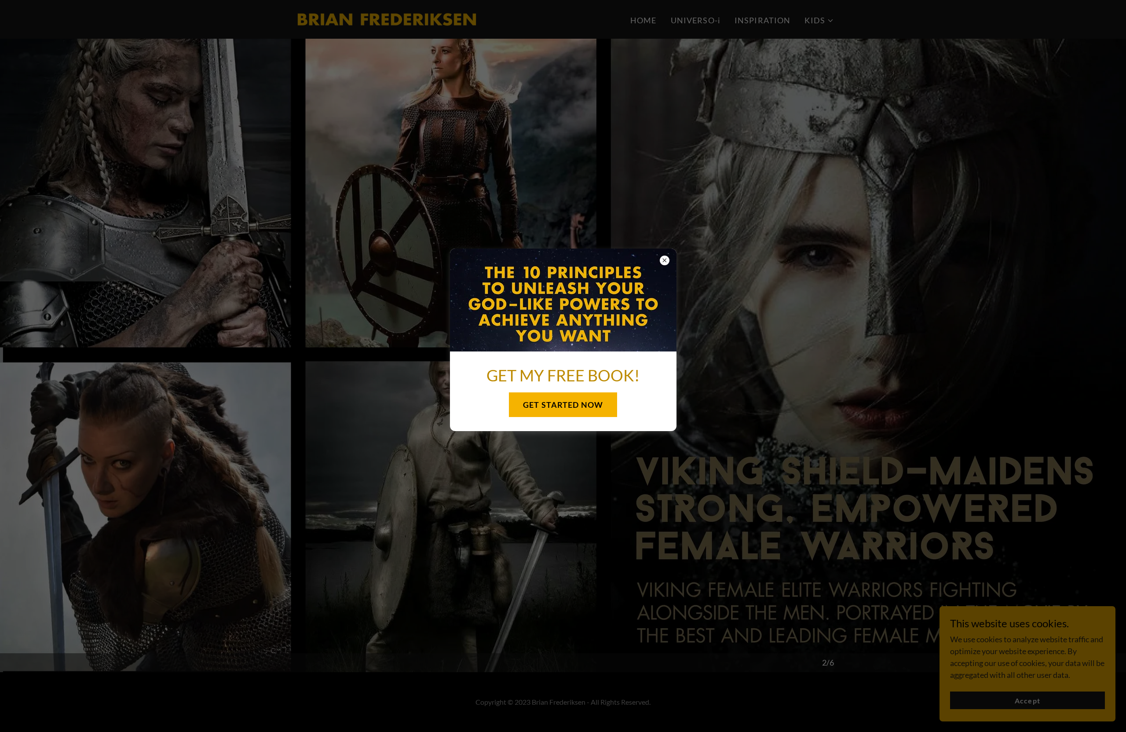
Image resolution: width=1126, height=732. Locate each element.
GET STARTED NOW (563, 405)
